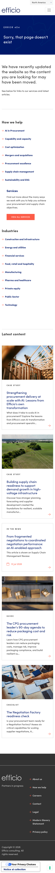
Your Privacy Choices (23, 864)
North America (39, 2)
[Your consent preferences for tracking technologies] (50, 868)
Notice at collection (15, 869)
